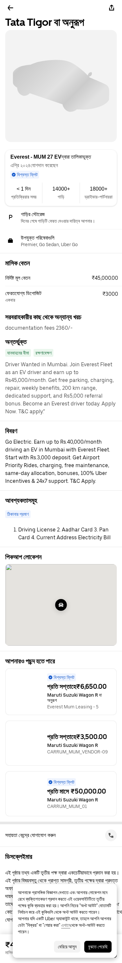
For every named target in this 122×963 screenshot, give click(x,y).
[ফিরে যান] (10, 8)
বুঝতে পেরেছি (98, 946)
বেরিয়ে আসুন (67, 946)
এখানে (65, 925)
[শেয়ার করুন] (111, 8)
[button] (63, 278)
